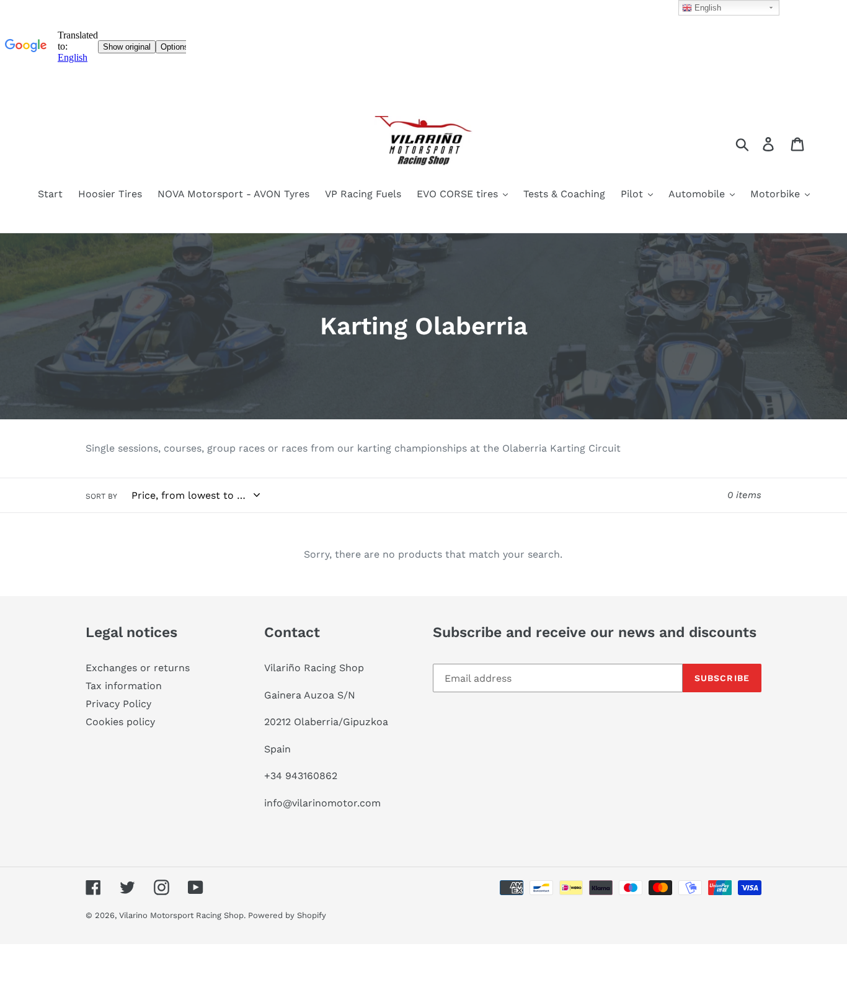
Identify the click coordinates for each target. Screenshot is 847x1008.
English (706, 7)
